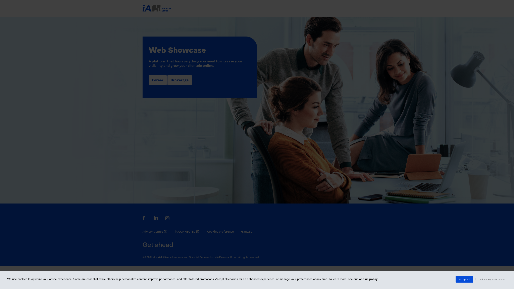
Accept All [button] (464, 279)
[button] (490, 279)
